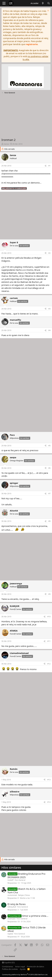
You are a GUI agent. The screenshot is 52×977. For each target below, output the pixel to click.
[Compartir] (45, 166)
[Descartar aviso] (48, 11)
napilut (10, 934)
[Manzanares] (26, 77)
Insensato (11, 918)
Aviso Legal (20, 966)
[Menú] (4, 3)
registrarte (32, 44)
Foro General (20, 880)
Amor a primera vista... (35, 915)
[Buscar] (48, 3)
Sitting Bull (12, 907)
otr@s (4, 475)
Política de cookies (10, 969)
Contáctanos (7, 966)
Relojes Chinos (24, 895)
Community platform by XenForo (25, 974)
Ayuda (22, 969)
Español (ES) (9, 962)
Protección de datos (35, 966)
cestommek (12, 895)
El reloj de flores (17, 904)
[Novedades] (43, 3)
